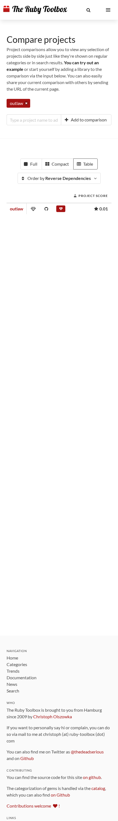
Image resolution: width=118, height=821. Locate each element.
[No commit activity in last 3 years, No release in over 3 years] (60, 209)
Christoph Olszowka (52, 716)
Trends (13, 671)
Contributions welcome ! (33, 805)
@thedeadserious (87, 751)
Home (12, 657)
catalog (98, 788)
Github (27, 758)
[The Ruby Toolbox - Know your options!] (35, 10)
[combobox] (34, 119)
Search (13, 690)
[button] (88, 10)
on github (92, 777)
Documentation (21, 677)
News (12, 684)
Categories (17, 664)
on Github (60, 794)
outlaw (16, 208)
